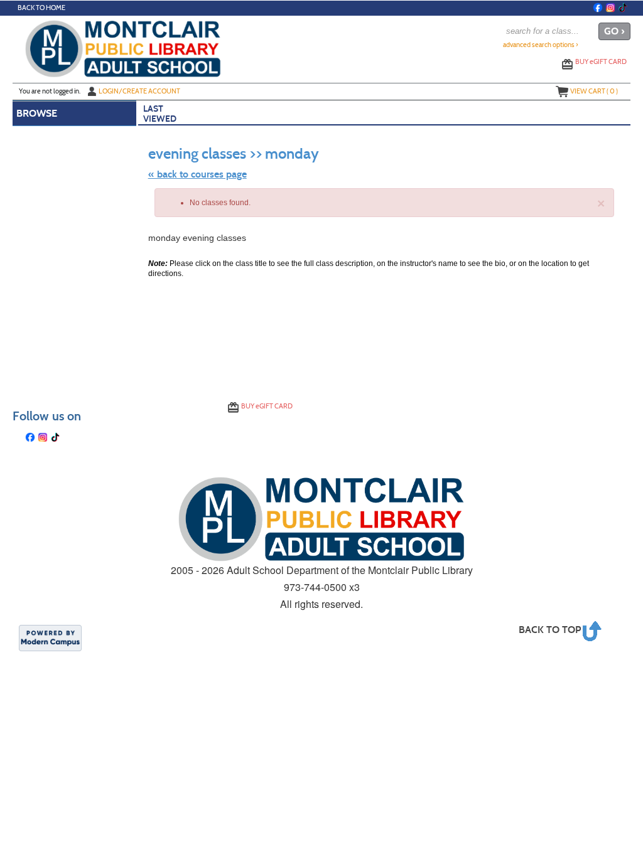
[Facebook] (598, 8)
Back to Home (41, 8)
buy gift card (601, 61)
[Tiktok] (623, 8)
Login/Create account (139, 91)
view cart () (594, 91)
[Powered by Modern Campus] (50, 637)
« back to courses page (197, 174)
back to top (550, 630)
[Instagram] (610, 8)
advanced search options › (540, 45)
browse (36, 113)
